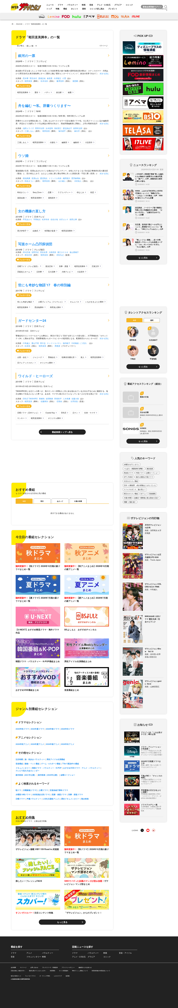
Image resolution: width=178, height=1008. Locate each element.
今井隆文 (57, 78)
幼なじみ (80, 192)
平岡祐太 (37, 219)
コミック (129, 5)
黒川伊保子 (21, 230)
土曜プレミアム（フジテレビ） (51, 301)
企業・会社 (21, 357)
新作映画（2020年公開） (48, 775)
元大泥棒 (51, 271)
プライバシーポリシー (68, 967)
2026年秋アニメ (22, 744)
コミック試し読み (97, 9)
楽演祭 (68, 976)
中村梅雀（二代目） (79, 343)
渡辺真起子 (67, 128)
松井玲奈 (45, 219)
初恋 (92, 192)
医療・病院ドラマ (59, 794)
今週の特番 (78, 501)
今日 (24, 501)
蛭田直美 (28, 81)
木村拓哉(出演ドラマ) (41, 794)
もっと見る (62, 922)
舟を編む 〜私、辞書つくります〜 (44, 105)
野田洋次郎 (39, 128)
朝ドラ (18, 790)
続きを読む (104, 73)
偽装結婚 (21, 197)
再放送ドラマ (128, 473)
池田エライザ (28, 128)
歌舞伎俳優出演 (68, 357)
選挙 (36, 92)
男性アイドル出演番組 (56, 759)
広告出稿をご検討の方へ (18, 970)
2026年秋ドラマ (22, 728)
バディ (47, 92)
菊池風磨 (26, 178)
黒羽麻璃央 (76, 178)
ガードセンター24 (32, 320)
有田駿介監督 (49, 230)
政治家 (59, 92)
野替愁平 (58, 398)
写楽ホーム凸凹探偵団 (35, 243)
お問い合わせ (34, 967)
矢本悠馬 (49, 128)
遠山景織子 (74, 252)
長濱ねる (35, 178)
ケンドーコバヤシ (54, 343)
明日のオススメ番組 (131, 493)
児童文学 (95, 266)
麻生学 (77, 131)
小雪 (64, 78)
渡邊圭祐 (42, 78)
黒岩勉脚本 (39, 307)
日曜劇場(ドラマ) (30, 790)
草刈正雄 (26, 252)
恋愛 (49, 192)
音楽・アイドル (125, 953)
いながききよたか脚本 (94, 301)
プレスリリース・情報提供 (50, 967)
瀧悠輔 (75, 81)
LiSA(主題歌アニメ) (51, 798)
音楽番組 (19, 763)
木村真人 (78, 181)
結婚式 (35, 230)
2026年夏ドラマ (37, 728)
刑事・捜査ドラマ (75, 794)
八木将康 (66, 398)
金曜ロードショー (67, 775)
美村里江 (58, 128)
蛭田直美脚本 (22, 92)
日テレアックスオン (25, 362)
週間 (151, 320)
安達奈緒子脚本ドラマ (59, 790)
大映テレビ (66, 271)
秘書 (70, 92)
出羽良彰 (74, 401)
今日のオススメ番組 (131, 481)
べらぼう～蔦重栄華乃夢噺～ (134, 468)
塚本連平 (62, 131)
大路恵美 (52, 252)
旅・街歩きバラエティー (35, 759)
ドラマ (60, 5)
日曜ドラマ (20, 798)
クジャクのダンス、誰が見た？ (135, 489)
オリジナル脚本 (46, 362)
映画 (83, 5)
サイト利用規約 (63, 970)
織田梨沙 (66, 178)
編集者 (76, 142)
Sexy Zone (37, 192)
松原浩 (27, 346)
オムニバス (74, 301)
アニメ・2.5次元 (104, 5)
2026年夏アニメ (37, 744)
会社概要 (13, 967)
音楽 (91, 5)
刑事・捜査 (63, 266)
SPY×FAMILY (128, 477)
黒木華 (25, 78)
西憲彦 (57, 346)
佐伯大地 (54, 219)
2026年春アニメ (52, 744)
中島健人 (26, 343)
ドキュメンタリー (23, 768)
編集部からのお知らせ (85, 967)
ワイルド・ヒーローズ (35, 375)
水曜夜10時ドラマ (23, 794)
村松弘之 (60, 255)
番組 (65, 9)
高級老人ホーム (23, 271)
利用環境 (52, 970)
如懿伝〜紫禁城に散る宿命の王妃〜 (146, 498)
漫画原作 (51, 197)
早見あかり (27, 219)
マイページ (23, 967)
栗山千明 (35, 343)
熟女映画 (85, 798)
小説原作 (88, 142)
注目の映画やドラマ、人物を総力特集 (31, 821)
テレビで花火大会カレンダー (27, 770)
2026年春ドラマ (52, 728)
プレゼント (112, 9)
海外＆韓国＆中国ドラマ (144, 477)
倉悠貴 (49, 78)
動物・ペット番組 (32, 763)
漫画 (84, 9)
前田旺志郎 (77, 128)
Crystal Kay (50, 412)
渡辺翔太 (43, 178)
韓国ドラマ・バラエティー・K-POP (46, 768)
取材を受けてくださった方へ (37, 970)
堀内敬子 (66, 343)
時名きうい (29, 181)
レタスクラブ (58, 976)
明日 (42, 501)
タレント (74, 9)
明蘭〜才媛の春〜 (130, 502)
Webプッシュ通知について (80, 970)
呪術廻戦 (152, 493)
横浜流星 (150, 468)
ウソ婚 (23, 155)
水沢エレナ (63, 219)
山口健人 (62, 181)
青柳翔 (41, 398)
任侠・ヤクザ (89, 412)
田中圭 (43, 343)
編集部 (64, 142)
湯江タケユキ (62, 252)
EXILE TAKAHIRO (30, 398)
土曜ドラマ (43, 790)
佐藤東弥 (44, 401)
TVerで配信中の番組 (70, 763)
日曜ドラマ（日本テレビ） (28, 412)
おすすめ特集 (25, 817)
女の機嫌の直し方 (32, 211)
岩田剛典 (49, 398)
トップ (49, 9)
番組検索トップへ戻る (62, 431)
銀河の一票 (26, 55)
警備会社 (51, 357)
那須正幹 (28, 255)
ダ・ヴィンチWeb (44, 976)
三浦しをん (29, 131)
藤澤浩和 (60, 81)
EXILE (63, 412)
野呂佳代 (33, 78)
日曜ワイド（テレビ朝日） (28, 266)
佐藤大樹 (75, 398)
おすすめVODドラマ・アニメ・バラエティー (81, 768)
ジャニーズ (37, 357)
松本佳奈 (44, 81)
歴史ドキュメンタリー (70, 798)
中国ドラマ (140, 473)
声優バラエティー (34, 798)
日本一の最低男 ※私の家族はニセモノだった (140, 485)
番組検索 (19, 24)
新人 (82, 357)
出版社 (52, 142)
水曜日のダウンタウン (131, 464)
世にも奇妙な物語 (24, 301)
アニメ (29, 953)
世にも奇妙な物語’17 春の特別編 (44, 284)
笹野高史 (35, 252)
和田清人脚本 (55, 307)
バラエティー (72, 5)
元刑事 (39, 271)
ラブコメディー (64, 192)
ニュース (50, 5)
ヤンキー (21, 418)
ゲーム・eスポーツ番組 (50, 763)
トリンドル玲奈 (55, 178)
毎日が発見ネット (16, 976)
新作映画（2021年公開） (26, 775)
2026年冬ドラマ (67, 728)
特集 (57, 9)
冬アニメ (143, 493)
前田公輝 (73, 219)
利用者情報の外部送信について (101, 970)
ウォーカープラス (30, 976)
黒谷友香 (43, 252)
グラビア (118, 5)
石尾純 (59, 401)
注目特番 (19, 759)
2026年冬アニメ (67, 744)
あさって (60, 501)
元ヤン (75, 412)
